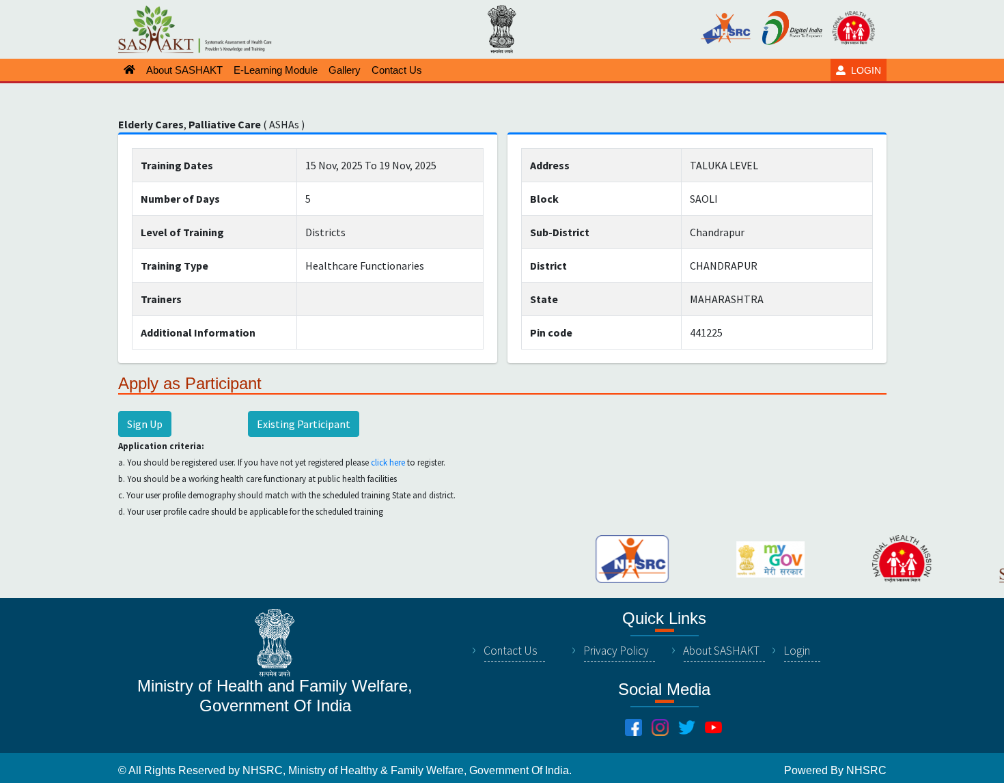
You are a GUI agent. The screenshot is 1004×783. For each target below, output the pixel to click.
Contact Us (511, 650)
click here (388, 462)
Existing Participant (303, 424)
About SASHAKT (721, 650)
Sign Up (145, 424)
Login (796, 650)
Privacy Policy (616, 650)
